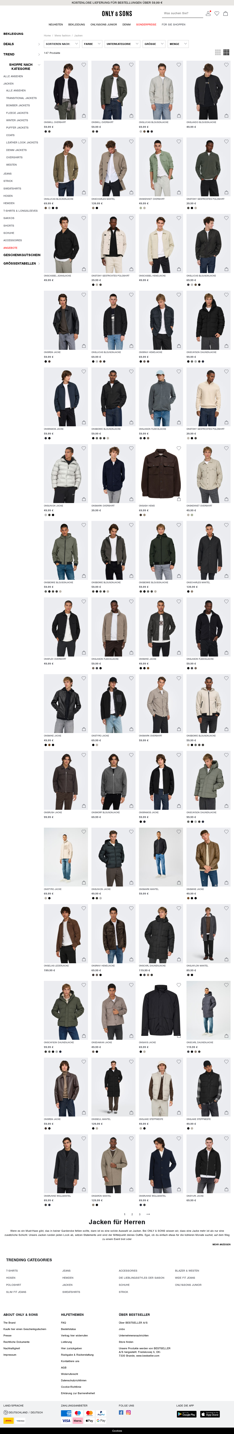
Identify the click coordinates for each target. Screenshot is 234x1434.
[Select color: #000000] (148, 131)
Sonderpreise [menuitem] (146, 24)
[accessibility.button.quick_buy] (83, 116)
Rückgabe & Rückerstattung (77, 1355)
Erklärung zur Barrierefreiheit (78, 1393)
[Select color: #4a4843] (49, 131)
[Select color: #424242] (46, 1205)
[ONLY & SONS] (117, 15)
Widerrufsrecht (69, 1374)
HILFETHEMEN (72, 1315)
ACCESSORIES (128, 1271)
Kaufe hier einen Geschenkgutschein (24, 1329)
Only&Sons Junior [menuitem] (103, 24)
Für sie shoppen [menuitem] (173, 24)
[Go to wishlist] (217, 15)
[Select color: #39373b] (152, 131)
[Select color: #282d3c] (203, 361)
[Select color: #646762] (192, 361)
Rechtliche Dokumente (16, 1342)
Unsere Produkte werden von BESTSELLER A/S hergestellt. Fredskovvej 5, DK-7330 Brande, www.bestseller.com (144, 1351)
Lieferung (66, 1342)
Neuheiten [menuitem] (56, 24)
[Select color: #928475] (93, 208)
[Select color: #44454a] (141, 438)
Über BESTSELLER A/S (133, 1323)
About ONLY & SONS (20, 1315)
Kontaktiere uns (70, 1361)
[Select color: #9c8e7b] (144, 515)
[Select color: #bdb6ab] (144, 208)
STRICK (123, 1292)
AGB (63, 1367)
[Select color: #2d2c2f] (46, 131)
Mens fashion (62, 35)
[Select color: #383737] (188, 975)
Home (47, 35)
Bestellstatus (68, 1329)
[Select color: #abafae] (195, 361)
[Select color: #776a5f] (148, 438)
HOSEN (10, 1278)
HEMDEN (67, 1278)
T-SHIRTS (12, 1271)
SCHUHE (124, 1285)
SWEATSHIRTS (71, 1292)
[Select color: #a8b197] (141, 208)
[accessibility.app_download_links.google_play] (188, 1414)
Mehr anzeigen (222, 1244)
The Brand (9, 1323)
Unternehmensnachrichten (134, 1335)
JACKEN (67, 1285)
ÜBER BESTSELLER (134, 1315)
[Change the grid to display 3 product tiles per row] (218, 53)
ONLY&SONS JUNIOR (188, 1285)
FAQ (63, 1323)
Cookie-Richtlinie (71, 1387)
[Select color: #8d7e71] (148, 975)
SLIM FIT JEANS (16, 1292)
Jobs (122, 1329)
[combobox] (62, 44)
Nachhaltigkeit (11, 1348)
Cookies (117, 1431)
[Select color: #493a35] (49, 361)
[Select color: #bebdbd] (141, 131)
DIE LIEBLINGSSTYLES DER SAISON (141, 1278)
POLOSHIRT (13, 1285)
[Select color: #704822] (148, 668)
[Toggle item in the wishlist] (83, 65)
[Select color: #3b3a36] (199, 361)
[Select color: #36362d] (49, 515)
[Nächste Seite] (148, 1214)
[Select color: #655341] (144, 131)
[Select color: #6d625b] (144, 361)
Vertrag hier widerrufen (74, 1335)
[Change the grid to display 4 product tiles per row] (226, 53)
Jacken (78, 35)
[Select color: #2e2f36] (46, 438)
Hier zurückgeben (71, 1348)
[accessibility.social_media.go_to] (121, 1414)
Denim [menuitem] (126, 24)
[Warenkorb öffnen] (225, 14)
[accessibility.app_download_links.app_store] (211, 1414)
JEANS (66, 1271)
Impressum (9, 1355)
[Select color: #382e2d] (148, 361)
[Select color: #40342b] (141, 515)
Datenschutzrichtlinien (73, 1380)
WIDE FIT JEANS (185, 1278)
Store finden (126, 1342)
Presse (7, 1335)
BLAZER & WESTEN (187, 1271)
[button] (117, 3)
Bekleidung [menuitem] (76, 24)
